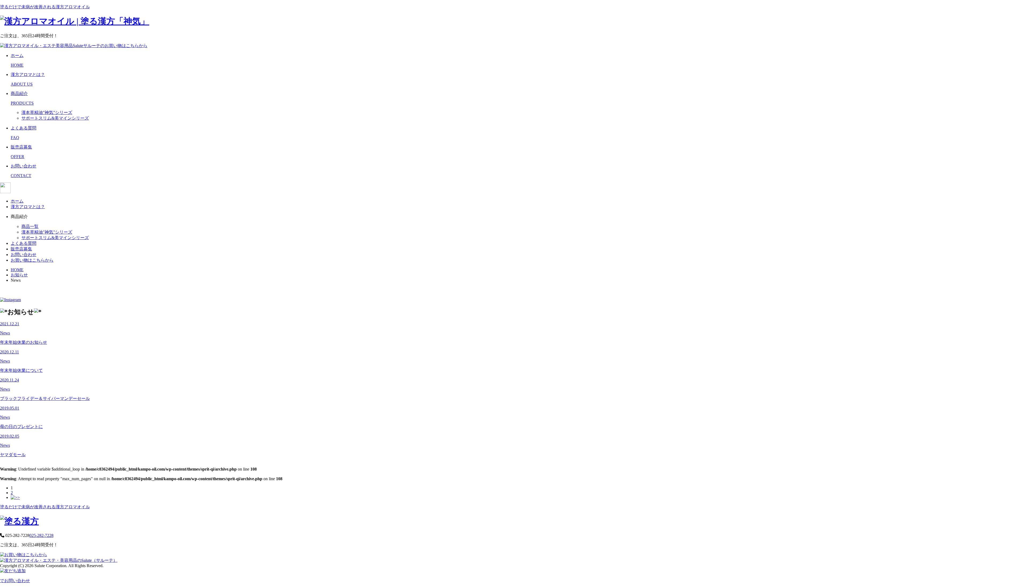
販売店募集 (21, 249)
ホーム (17, 201)
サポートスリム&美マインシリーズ (55, 118)
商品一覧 (30, 226)
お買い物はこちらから (32, 260)
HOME (17, 270)
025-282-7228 (41, 535)
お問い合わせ (23, 254)
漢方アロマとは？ (28, 206)
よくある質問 (23, 243)
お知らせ (19, 275)
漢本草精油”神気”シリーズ (46, 112)
